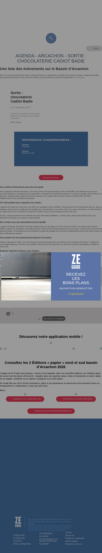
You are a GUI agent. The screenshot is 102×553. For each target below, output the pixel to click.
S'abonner (76, 294)
